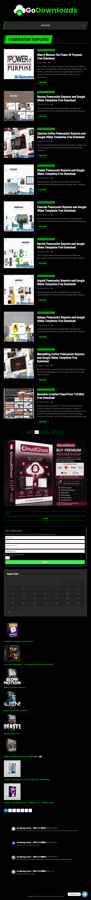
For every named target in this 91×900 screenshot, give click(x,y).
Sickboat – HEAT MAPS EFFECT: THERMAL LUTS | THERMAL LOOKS (29, 803)
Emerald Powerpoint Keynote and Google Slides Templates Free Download (61, 209)
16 (78, 594)
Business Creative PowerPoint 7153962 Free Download (60, 396)
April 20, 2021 (43, 62)
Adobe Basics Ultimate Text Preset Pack (19, 641)
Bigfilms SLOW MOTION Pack (14, 687)
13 (45, 594)
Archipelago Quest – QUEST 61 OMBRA (31, 828)
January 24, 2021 (44, 104)
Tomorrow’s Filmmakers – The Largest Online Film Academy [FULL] (29, 664)
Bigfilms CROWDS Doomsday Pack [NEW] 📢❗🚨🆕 (23, 756)
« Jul (8, 612)
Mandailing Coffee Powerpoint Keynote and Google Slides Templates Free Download (60, 357)
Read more (43, 82)
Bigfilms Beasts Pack (12, 733)
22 (67, 598)
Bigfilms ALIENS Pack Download (16, 710)
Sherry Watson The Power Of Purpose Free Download (59, 56)
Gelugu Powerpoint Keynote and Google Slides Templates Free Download (61, 319)
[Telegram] (85, 894)
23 (78, 598)
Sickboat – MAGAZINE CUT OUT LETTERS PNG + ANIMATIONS (27, 780)
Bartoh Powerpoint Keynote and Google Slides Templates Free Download (61, 245)
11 (24, 594)
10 (54, 432)
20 (45, 598)
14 (56, 594)
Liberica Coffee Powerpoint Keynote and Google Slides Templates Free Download (61, 135)
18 (24, 598)
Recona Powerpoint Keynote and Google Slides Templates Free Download (61, 98)
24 (13, 603)
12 (35, 594)
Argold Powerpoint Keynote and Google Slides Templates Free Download (61, 282)
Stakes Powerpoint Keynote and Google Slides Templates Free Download (60, 172)
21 (56, 598)
